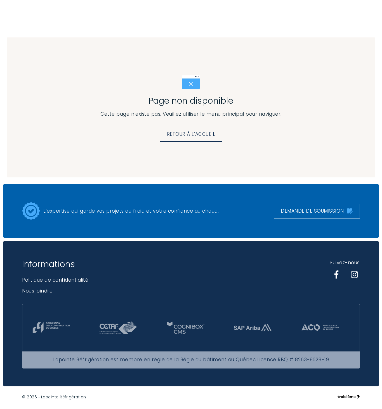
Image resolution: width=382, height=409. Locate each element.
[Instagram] (354, 274)
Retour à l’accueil (191, 134)
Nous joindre (37, 290)
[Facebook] (336, 274)
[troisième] (349, 397)
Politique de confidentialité (55, 280)
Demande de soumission (312, 211)
